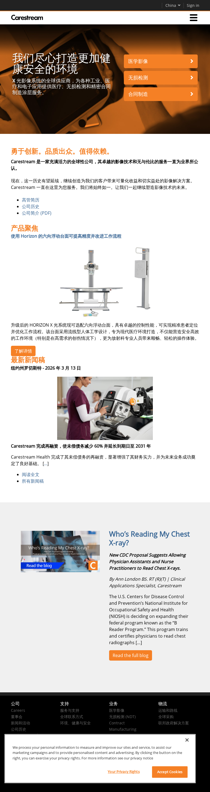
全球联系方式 (71, 716)
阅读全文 (30, 474)
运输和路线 (167, 710)
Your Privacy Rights (123, 771)
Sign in (193, 5)
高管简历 (30, 200)
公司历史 (30, 206)
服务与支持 (69, 710)
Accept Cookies (169, 771)
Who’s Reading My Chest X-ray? (149, 538)
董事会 (16, 716)
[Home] (27, 17)
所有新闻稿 (33, 481)
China (170, 5)
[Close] (187, 740)
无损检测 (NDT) (122, 716)
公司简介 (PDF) (36, 213)
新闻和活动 (20, 722)
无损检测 (138, 77)
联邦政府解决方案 (173, 722)
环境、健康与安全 (75, 722)
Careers (18, 710)
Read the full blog (130, 655)
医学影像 (138, 61)
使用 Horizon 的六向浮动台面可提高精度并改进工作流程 (66, 236)
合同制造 (138, 94)
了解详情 (23, 351)
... (45, 463)
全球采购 (166, 716)
